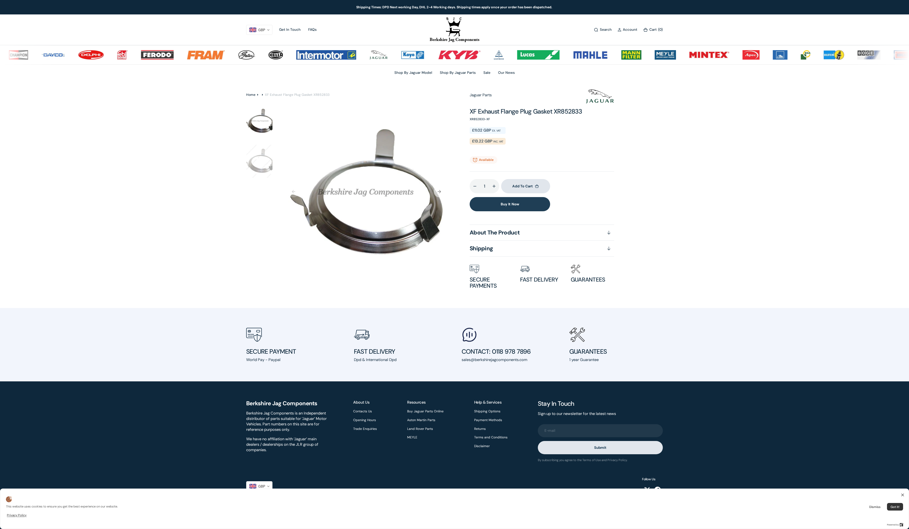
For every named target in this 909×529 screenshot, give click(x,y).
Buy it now (510, 204)
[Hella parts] (259, 55)
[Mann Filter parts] (615, 55)
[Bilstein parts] (817, 55)
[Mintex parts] (693, 55)
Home (250, 95)
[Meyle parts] (649, 55)
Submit (600, 447)
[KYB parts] (443, 55)
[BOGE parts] (852, 55)
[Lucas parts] (522, 55)
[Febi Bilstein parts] (106, 55)
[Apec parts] (734, 55)
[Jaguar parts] (362, 55)
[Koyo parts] (396, 55)
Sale (486, 72)
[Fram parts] (189, 55)
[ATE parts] (764, 55)
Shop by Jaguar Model (413, 72)
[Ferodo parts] (141, 55)
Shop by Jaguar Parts (458, 72)
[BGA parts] (789, 55)
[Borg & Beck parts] (889, 55)
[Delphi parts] (75, 55)
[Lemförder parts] (483, 55)
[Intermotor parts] (310, 55)
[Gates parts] (230, 55)
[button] (627, 29)
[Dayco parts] (37, 55)
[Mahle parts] (574, 55)
